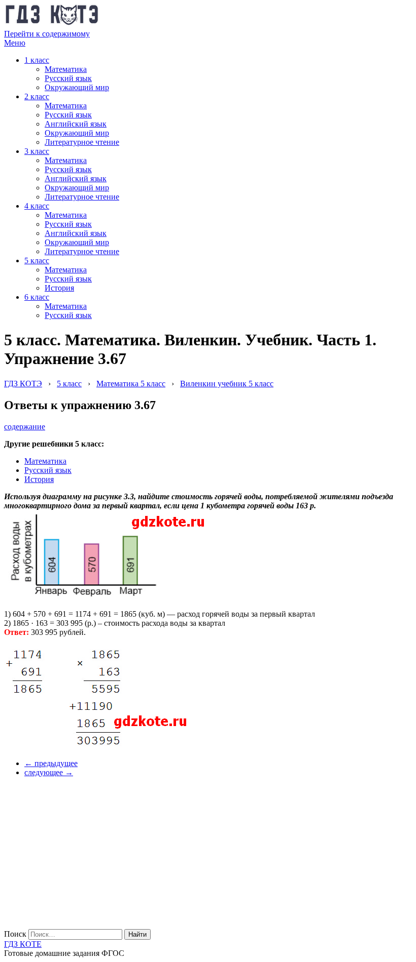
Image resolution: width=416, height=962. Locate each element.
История (59, 288)
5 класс (36, 260)
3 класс (36, 151)
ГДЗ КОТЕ (23, 944)
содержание (24, 426)
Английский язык (76, 123)
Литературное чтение (82, 142)
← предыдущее (51, 763)
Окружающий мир (77, 87)
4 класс (36, 206)
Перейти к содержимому (47, 33)
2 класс (36, 96)
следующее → (48, 772)
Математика (66, 69)
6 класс (36, 297)
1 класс (36, 60)
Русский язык (68, 78)
